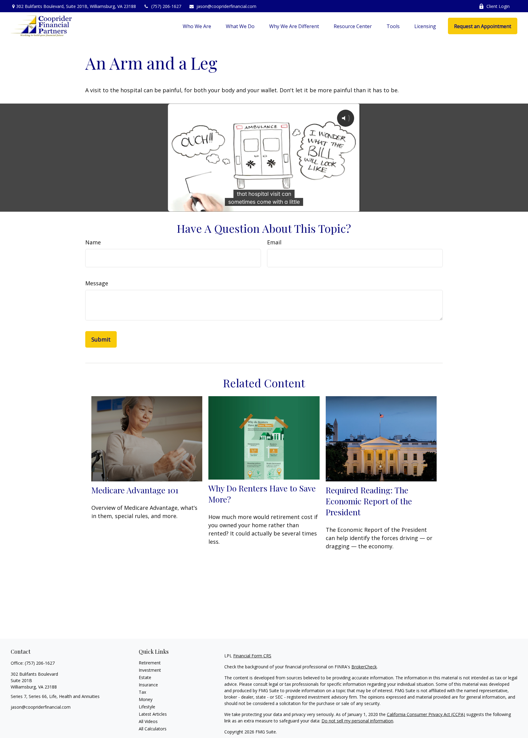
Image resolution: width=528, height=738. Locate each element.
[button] (197, 26)
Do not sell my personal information (357, 721)
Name (93, 242)
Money (145, 699)
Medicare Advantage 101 (134, 489)
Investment (150, 670)
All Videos (148, 721)
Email (274, 242)
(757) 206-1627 (166, 6)
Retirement (150, 663)
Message (96, 283)
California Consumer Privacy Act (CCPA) (426, 714)
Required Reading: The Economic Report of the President (369, 500)
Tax (142, 692)
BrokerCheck (364, 667)
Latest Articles (153, 714)
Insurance (148, 685)
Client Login (498, 6)
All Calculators (153, 729)
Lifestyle (147, 707)
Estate (145, 677)
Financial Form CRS (252, 656)
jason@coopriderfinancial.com (226, 6)
